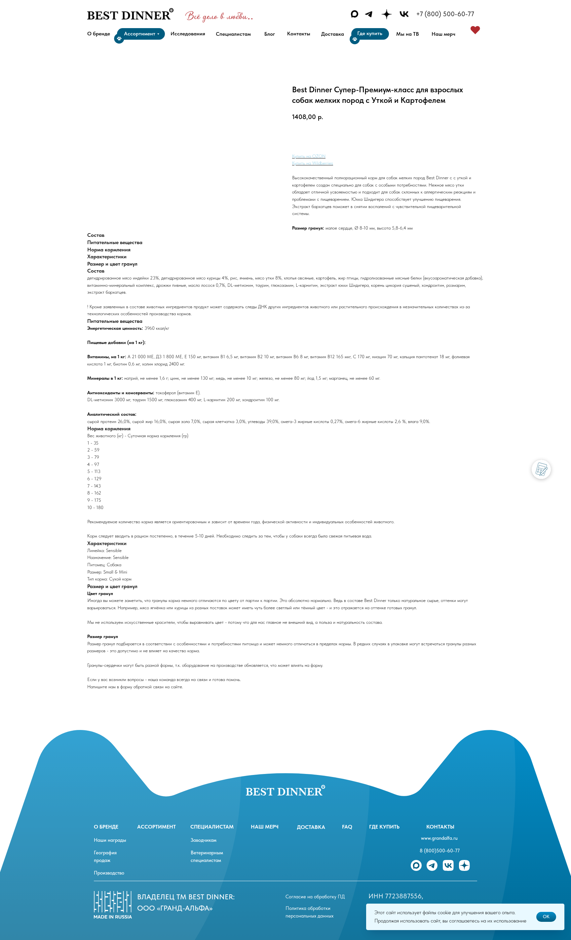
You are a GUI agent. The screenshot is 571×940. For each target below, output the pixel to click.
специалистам (212, 827)
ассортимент (156, 827)
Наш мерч (265, 827)
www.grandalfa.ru (439, 838)
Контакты (440, 827)
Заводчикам (203, 840)
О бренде (106, 827)
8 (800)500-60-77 (440, 851)
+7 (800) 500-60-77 (445, 14)
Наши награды (110, 840)
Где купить (384, 827)
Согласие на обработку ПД (315, 897)
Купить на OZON (308, 156)
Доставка (311, 827)
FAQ (347, 827)
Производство (109, 873)
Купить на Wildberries (312, 163)
